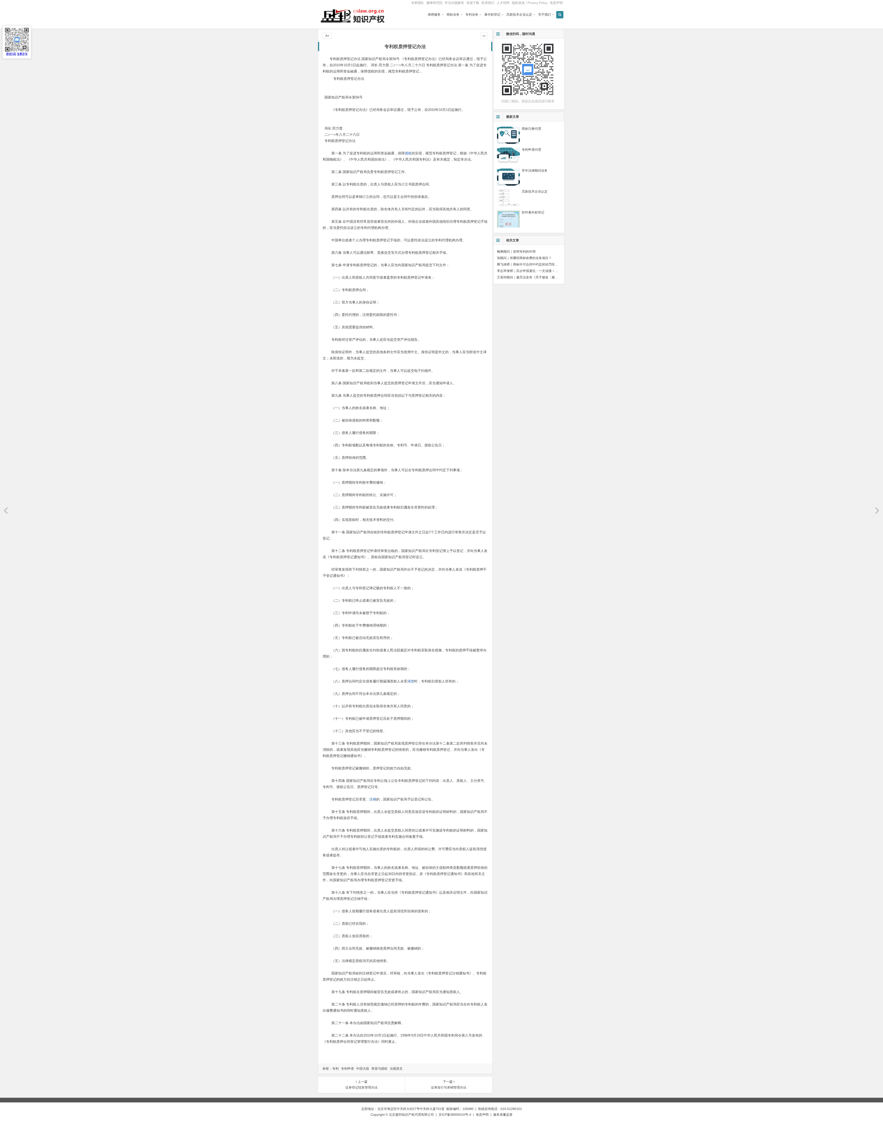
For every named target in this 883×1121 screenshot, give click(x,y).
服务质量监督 (503, 1114)
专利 (335, 1068)
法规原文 (396, 1068)
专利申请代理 (531, 149)
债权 (408, 153)
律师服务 (434, 14)
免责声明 (556, 3)
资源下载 (472, 3)
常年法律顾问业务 (535, 170)
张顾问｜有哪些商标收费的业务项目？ (524, 258)
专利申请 (347, 1068)
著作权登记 (492, 14)
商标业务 (453, 14)
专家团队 (417, 3)
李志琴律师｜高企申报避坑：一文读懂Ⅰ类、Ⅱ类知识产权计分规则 (545, 271)
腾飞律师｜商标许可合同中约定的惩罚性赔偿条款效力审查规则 (542, 264)
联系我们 (488, 3)
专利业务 (471, 14)
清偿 (410, 681)
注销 (372, 799)
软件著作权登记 (533, 212)
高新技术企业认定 (519, 14)
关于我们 (544, 14)
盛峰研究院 (434, 3)
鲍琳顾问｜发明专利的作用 (516, 251)
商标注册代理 (531, 128)
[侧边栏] (484, 36)
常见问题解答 (454, 3)
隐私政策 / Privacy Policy (530, 3)
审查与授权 (379, 1068)
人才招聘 (503, 3)
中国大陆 (362, 1068)
